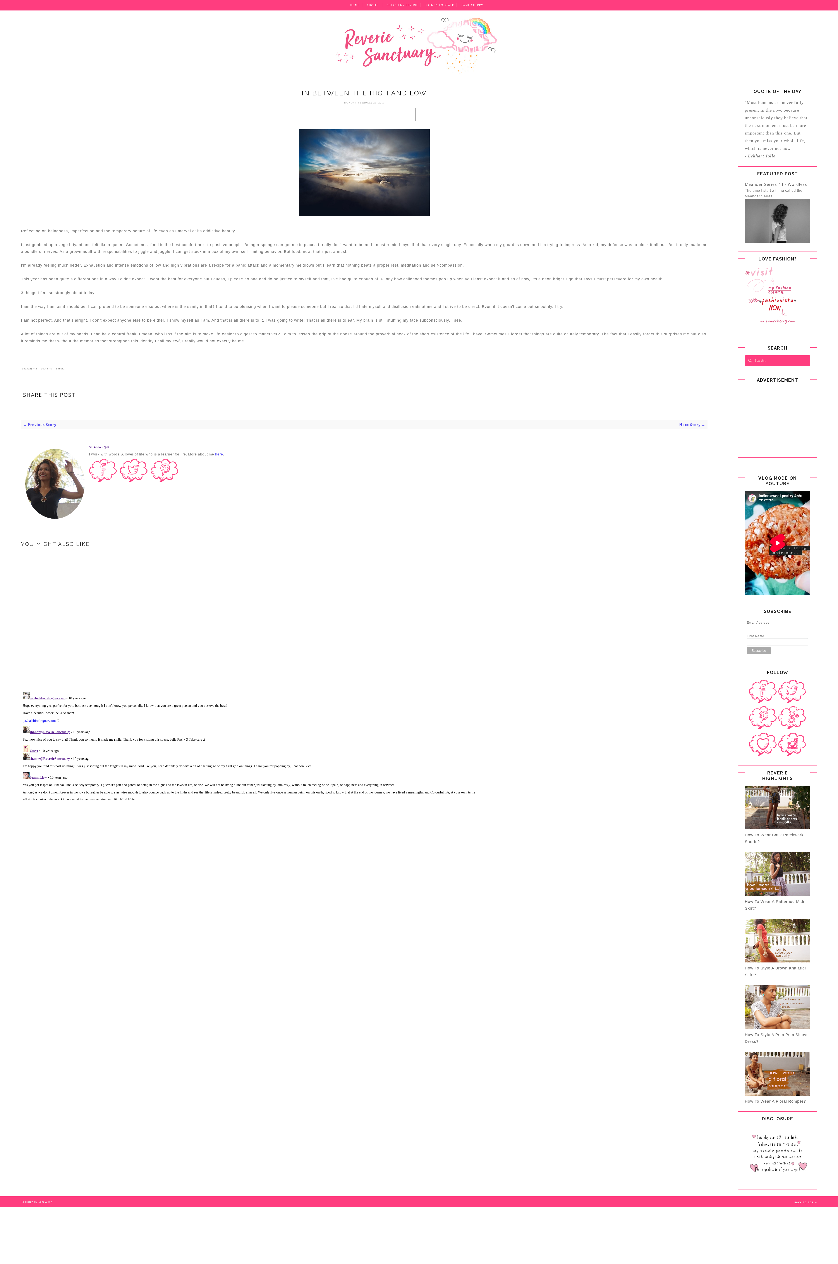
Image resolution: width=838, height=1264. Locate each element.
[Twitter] (792, 692)
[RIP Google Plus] (792, 718)
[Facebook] (763, 692)
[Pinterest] (763, 718)
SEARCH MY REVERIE (402, 5)
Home (354, 5)
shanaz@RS (100, 447)
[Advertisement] (364, 114)
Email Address (758, 622)
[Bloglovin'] (763, 744)
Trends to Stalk (440, 5)
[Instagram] (792, 744)
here (219, 454)
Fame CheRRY (472, 5)
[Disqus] (364, 631)
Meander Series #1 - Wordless (776, 184)
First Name (755, 636)
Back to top (804, 1202)
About (372, 5)
